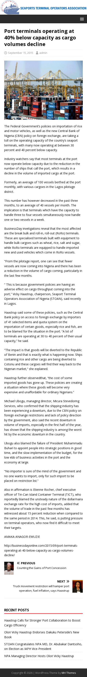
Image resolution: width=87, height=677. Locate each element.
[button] (81, 19)
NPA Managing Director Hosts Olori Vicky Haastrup (39, 656)
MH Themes (69, 673)
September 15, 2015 (20, 53)
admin (43, 53)
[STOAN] (43, 12)
